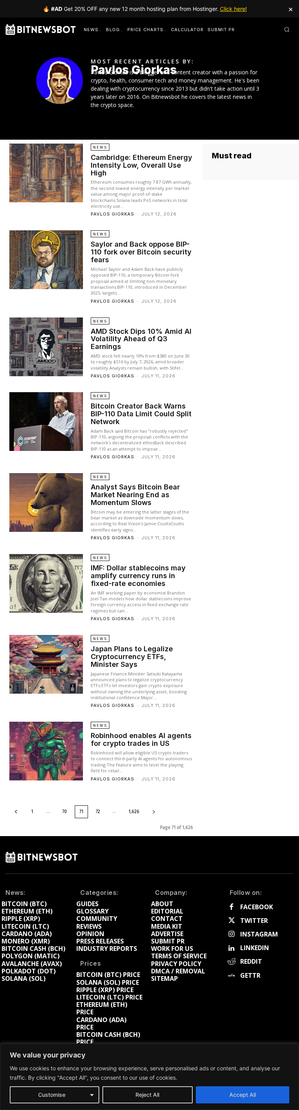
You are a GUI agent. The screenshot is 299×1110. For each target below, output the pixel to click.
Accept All (242, 1094)
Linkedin (254, 948)
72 (98, 811)
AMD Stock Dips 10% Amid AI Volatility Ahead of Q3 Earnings (141, 339)
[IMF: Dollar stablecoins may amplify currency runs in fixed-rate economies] (46, 583)
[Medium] (116, 117)
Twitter (254, 920)
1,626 (133, 811)
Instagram (259, 934)
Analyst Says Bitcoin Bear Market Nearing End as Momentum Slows (135, 495)
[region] (149, 1076)
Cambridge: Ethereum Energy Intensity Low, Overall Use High (141, 165)
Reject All (147, 1094)
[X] (127, 117)
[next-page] (153, 811)
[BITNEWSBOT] (40, 29)
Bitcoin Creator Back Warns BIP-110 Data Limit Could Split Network (141, 414)
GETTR (250, 975)
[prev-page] (16, 811)
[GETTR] (231, 975)
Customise (51, 1094)
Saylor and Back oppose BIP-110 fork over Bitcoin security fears (141, 252)
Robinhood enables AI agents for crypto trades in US (141, 739)
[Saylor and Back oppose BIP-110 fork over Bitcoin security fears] (46, 259)
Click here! (233, 8)
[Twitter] (231, 921)
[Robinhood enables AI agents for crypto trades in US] (46, 751)
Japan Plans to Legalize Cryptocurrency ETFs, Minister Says (132, 656)
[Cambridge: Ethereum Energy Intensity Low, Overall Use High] (46, 173)
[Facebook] (94, 117)
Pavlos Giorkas (112, 214)
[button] (286, 29)
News (100, 147)
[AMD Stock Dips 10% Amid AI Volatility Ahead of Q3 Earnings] (46, 346)
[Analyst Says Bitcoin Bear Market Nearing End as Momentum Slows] (46, 502)
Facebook (256, 907)
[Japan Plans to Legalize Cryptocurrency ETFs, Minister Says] (46, 664)
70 (64, 811)
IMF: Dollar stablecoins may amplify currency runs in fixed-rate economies (138, 575)
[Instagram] (231, 934)
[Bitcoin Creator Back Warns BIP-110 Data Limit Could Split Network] (46, 421)
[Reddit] (231, 962)
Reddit (251, 961)
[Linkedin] (105, 117)
